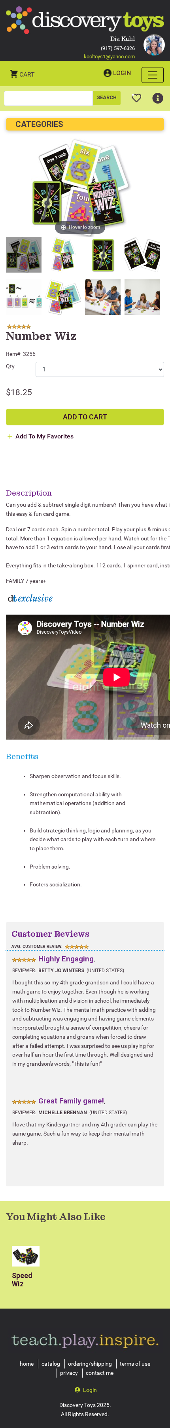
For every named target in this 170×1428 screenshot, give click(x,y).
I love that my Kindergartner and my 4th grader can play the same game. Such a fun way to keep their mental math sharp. (84, 1133)
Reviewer (23, 970)
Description (29, 492)
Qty (10, 366)
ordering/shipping (90, 1364)
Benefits (22, 756)
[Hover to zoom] (80, 187)
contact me (99, 1373)
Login (122, 73)
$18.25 (19, 392)
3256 (29, 354)
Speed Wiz (22, 1280)
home (27, 1364)
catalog (51, 1364)
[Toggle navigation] (153, 75)
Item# (13, 354)
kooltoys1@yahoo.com (109, 57)
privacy (69, 1373)
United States (105, 970)
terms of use (135, 1364)
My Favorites (137, 95)
